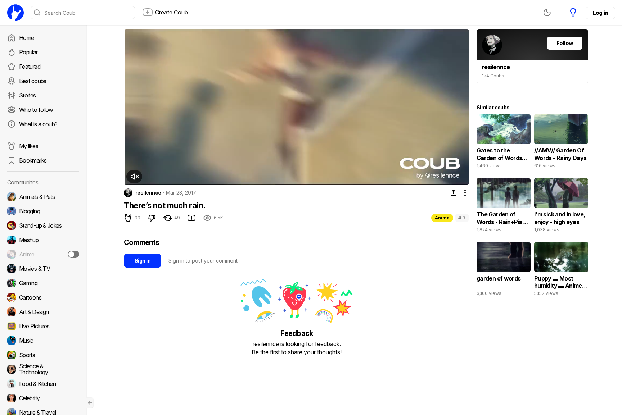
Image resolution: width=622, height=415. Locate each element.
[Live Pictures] (43, 326)
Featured (29, 66)
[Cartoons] (43, 297)
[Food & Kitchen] (43, 384)
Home (26, 37)
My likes (28, 146)
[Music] (43, 340)
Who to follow (36, 109)
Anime (442, 217)
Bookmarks (32, 160)
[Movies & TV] (43, 268)
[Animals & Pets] (43, 197)
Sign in (142, 260)
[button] (134, 176)
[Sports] (43, 355)
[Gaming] (43, 283)
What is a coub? (38, 124)
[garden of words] (504, 270)
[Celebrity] (43, 398)
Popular (28, 52)
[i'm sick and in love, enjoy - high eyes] (561, 207)
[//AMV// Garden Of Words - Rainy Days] (561, 143)
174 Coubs (493, 75)
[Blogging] (43, 211)
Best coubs (32, 81)
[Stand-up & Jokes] (43, 225)
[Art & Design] (43, 312)
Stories (27, 95)
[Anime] (43, 254)
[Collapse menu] (90, 403)
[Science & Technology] (43, 369)
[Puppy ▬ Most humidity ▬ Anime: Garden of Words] (561, 270)
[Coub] (15, 12)
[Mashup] (43, 240)
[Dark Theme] (547, 12)
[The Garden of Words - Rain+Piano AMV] (504, 207)
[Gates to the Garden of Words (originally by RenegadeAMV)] (504, 143)
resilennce (148, 192)
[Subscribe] (73, 254)
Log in (600, 12)
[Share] (453, 192)
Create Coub (171, 12)
